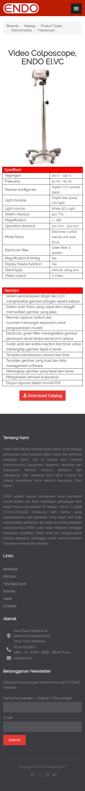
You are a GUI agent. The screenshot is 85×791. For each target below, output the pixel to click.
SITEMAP (9, 606)
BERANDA (10, 569)
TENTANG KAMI (14, 584)
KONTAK (9, 591)
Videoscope (46, 30)
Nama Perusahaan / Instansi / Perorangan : (38, 698)
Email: (8, 718)
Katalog (29, 26)
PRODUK (9, 576)
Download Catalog (44, 395)
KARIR (7, 599)
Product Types (51, 26)
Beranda (13, 26)
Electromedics (21, 30)
